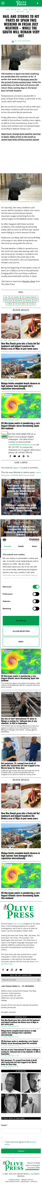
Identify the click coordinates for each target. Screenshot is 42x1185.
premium (28, 301)
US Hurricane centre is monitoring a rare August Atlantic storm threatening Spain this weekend (20, 425)
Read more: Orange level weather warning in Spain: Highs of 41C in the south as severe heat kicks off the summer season (20, 137)
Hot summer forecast (29, 297)
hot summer (15, 297)
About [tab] (34, 546)
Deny (21, 642)
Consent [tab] (7, 546)
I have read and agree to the (20, 1143)
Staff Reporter (24, 41)
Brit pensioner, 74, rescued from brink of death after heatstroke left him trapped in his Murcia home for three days (20, 765)
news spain (8, 301)
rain (35, 301)
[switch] (36, 594)
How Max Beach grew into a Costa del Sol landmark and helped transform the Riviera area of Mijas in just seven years (20, 346)
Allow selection (21, 631)
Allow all (21, 621)
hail (6, 297)
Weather (32, 9)
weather (32, 304)
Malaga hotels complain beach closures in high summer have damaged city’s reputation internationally (20, 386)
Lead (25, 9)
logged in (17, 467)
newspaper (18, 301)
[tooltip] (10, 456)
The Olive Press (20, 304)
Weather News (28, 281)
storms (9, 304)
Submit (21, 1151)
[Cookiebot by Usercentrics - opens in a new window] (29, 539)
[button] (38, 979)
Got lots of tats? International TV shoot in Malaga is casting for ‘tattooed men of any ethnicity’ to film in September (19, 720)
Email (4, 1125)
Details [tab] (21, 546)
